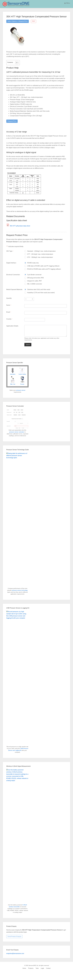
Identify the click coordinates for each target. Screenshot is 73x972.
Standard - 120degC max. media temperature (41, 251)
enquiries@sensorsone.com (15, 953)
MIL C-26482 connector (34, 284)
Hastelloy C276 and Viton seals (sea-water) (41, 292)
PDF (33, 21)
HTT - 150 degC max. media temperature (40, 254)
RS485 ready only (33, 263)
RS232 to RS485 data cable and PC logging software (44, 269)
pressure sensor (20, 390)
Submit (28, 344)
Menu (68, 3)
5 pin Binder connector (34, 274)
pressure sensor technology (20, 590)
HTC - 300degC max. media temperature (40, 257)
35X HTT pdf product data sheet (20, 226)
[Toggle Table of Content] (16, 62)
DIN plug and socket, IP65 (35, 278)
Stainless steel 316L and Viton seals (38, 289)
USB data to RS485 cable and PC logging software (43, 266)
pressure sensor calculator (16, 432)
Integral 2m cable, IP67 (34, 281)
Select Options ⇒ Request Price (17, 21)
